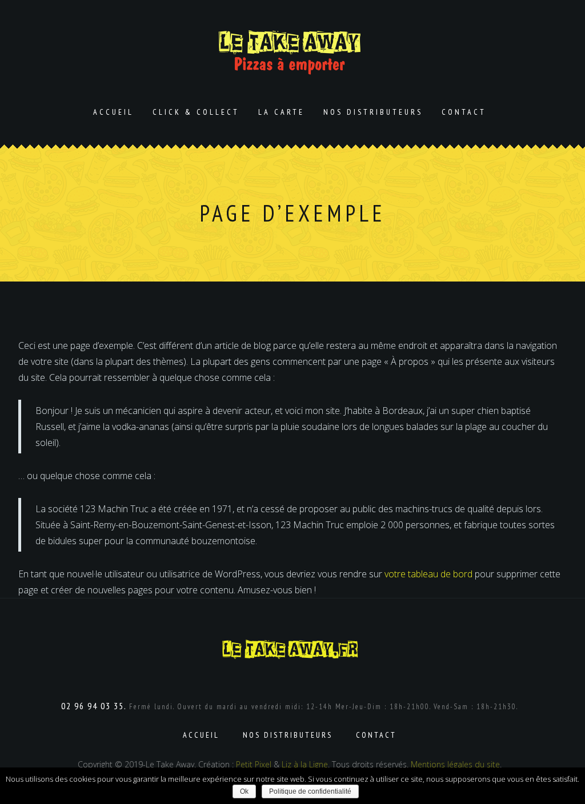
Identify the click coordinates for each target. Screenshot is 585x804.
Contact (464, 112)
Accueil (113, 112)
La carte (281, 112)
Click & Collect (196, 112)
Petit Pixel (253, 764)
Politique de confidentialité (310, 791)
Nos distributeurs (373, 112)
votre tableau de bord (428, 574)
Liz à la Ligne (305, 764)
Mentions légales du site (455, 764)
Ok (244, 791)
